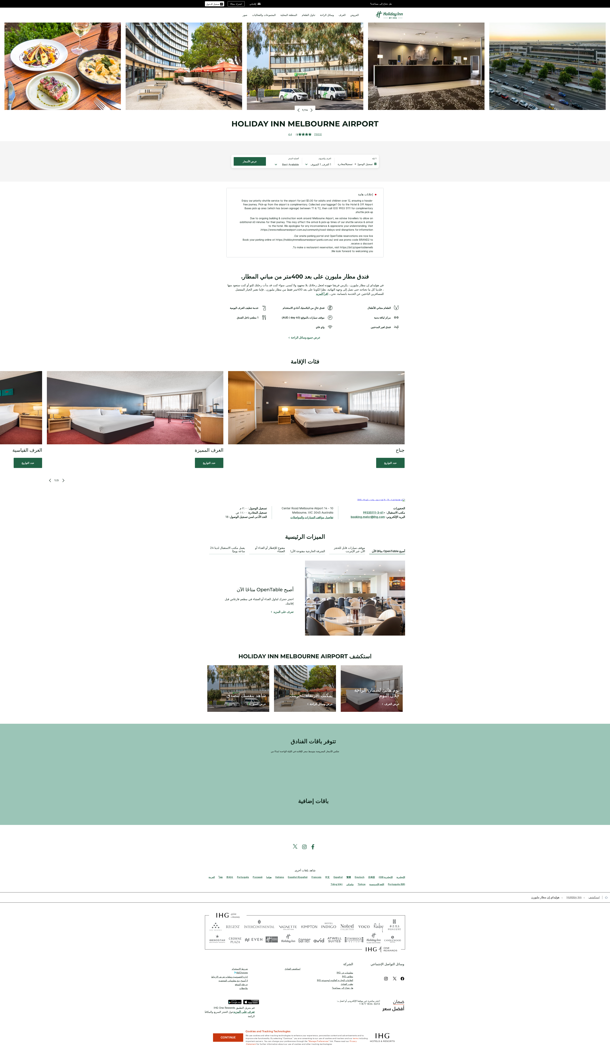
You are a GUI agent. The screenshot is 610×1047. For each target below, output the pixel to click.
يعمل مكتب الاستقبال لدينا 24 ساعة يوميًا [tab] (227, 549)
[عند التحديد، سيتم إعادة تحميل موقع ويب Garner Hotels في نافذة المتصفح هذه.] (304, 939)
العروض (354, 15)
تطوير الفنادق (347, 984)
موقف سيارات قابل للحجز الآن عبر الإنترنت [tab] (349, 549)
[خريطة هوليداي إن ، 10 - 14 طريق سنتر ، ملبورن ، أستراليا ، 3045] (381, 500)
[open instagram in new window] (306, 847)
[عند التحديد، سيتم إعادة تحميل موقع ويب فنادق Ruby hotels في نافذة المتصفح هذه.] (378, 926)
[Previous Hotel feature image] (299, 110)
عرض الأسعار (250, 161)
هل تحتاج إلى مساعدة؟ (381, 3)
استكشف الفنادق (292, 968)
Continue (228, 1037)
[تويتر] (395, 979)
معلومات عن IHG (345, 972)
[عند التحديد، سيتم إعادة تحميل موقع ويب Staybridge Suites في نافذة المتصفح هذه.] (354, 939)
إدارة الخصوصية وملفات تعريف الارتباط (229, 976)
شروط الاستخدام (240, 968)
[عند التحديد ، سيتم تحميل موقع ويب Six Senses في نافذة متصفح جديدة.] (216, 926)
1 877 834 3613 (369, 1003)
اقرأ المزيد (322, 293)
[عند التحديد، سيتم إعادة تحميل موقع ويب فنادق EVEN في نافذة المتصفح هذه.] (253, 939)
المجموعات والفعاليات (264, 15)
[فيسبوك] (401, 979)
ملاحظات (243, 988)
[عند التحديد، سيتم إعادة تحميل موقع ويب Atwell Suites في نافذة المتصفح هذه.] (334, 939)
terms (356, 1038)
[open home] (605, 897)
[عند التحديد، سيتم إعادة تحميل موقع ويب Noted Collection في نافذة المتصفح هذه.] (347, 926)
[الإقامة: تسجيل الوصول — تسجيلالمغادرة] (357, 164)
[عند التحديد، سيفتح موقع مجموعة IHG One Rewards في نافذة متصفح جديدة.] (381, 949)
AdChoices (242, 972)
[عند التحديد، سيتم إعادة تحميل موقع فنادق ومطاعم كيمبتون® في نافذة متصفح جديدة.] (309, 926)
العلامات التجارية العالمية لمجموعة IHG (335, 980)
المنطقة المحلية (288, 15)
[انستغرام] (386, 979)
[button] (214, 3)
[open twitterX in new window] (297, 847)
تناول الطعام (308, 15)
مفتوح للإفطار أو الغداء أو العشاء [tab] (270, 549)
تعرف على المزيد (283, 611)
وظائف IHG (347, 976)
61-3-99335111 (373, 512)
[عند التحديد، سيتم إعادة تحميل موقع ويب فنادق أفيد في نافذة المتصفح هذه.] (319, 939)
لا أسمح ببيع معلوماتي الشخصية (233, 980)
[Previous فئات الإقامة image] (50, 480)
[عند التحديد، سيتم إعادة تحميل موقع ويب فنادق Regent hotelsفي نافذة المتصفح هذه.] (233, 926)
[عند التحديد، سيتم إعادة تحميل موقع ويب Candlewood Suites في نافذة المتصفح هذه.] (392, 939)
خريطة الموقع (241, 984)
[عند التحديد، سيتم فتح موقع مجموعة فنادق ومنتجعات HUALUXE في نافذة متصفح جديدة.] (394, 926)
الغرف (342, 15)
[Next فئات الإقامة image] (63, 480)
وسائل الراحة (327, 15)
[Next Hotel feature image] (311, 110)
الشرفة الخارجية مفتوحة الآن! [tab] (307, 551)
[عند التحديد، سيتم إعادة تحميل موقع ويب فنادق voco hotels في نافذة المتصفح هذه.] (364, 926)
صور (245, 15)
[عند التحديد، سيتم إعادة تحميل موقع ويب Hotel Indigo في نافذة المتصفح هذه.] (328, 926)
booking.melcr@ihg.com (368, 516)
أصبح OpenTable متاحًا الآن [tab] (388, 551)
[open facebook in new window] (314, 847)
